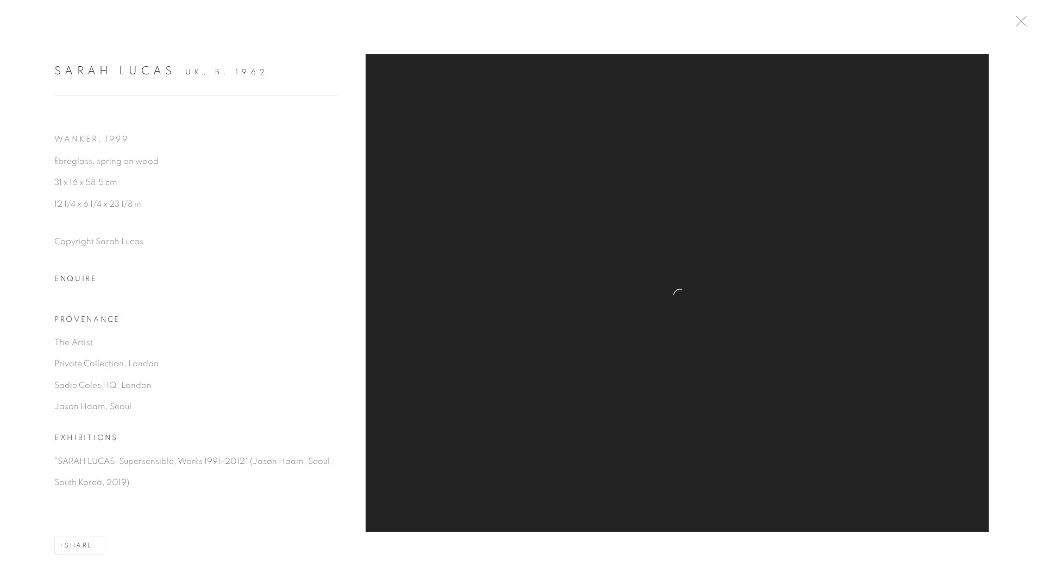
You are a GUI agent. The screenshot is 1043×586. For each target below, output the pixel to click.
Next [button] (1019, 293)
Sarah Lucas (114, 71)
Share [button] (78, 545)
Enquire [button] (75, 279)
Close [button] (1018, 24)
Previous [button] (23, 293)
